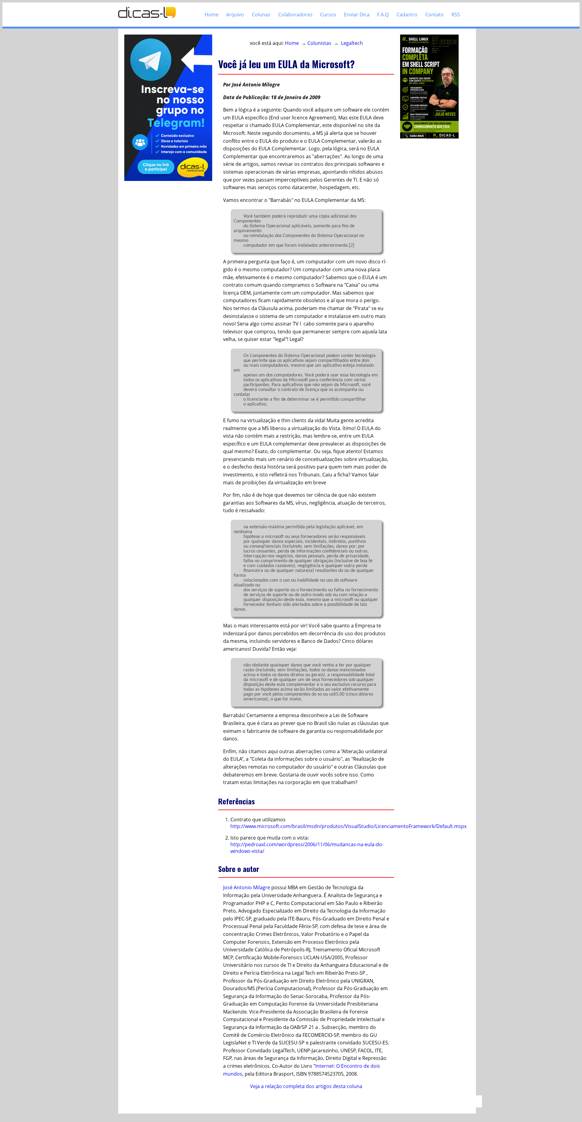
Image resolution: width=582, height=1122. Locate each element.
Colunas (261, 14)
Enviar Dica (357, 14)
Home (212, 14)
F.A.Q (383, 14)
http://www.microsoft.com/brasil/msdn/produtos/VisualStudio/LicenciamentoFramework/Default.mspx (348, 826)
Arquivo (235, 14)
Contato (434, 14)
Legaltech (352, 43)
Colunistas (319, 43)
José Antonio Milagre (246, 887)
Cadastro (406, 14)
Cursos (328, 14)
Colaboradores (295, 14)
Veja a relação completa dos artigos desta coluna (306, 1086)
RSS (455, 14)
